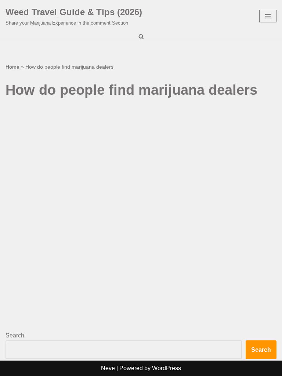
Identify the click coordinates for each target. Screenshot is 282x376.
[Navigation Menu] (267, 16)
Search (15, 335)
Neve (108, 368)
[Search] (141, 36)
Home (12, 67)
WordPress (166, 368)
